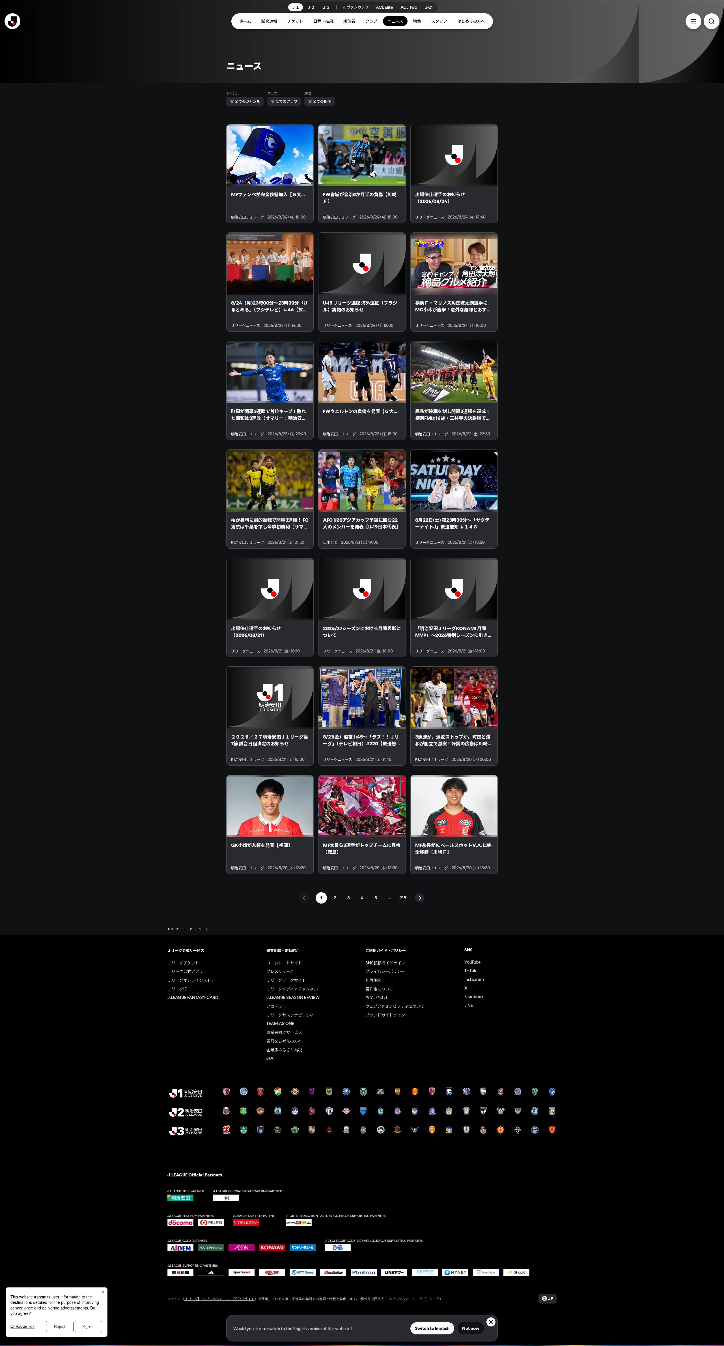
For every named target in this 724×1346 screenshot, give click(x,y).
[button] (693, 21)
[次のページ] (419, 897)
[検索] (711, 21)
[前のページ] (304, 897)
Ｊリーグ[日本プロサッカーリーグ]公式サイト (219, 1298)
